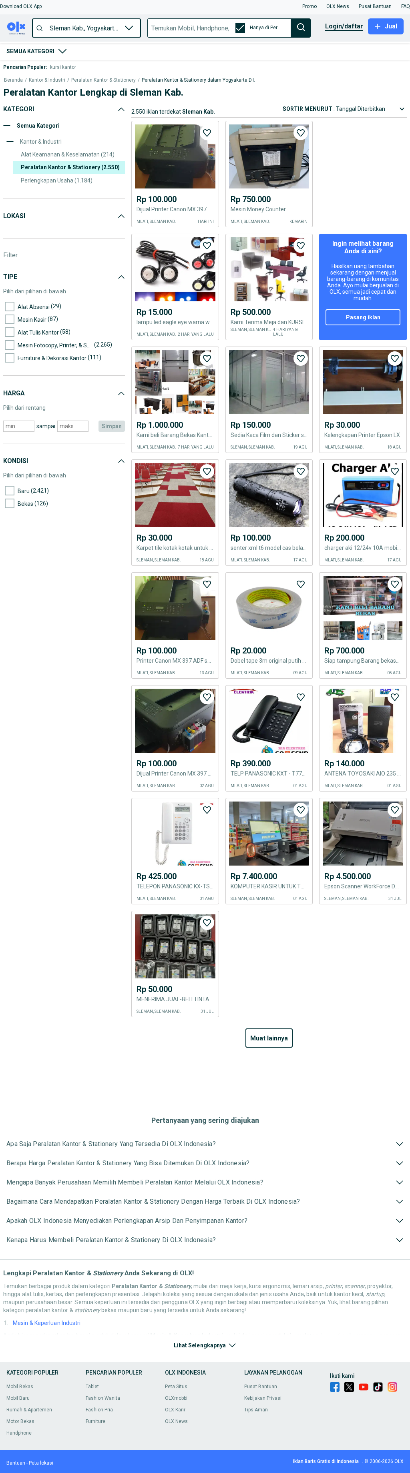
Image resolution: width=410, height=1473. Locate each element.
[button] (21, 6)
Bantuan (15, 1463)
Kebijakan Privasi (262, 1398)
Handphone (19, 1433)
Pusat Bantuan (260, 1386)
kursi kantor (63, 67)
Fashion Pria (99, 1410)
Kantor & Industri (47, 80)
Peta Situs (176, 1386)
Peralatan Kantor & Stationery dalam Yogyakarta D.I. (198, 80)
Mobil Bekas (19, 1386)
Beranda (13, 80)
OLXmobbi (176, 1398)
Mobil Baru (18, 1398)
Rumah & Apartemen (29, 1410)
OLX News (176, 1421)
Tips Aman (256, 1410)
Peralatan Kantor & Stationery (103, 80)
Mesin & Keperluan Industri (47, 1323)
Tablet (92, 1386)
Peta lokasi (41, 1463)
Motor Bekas (20, 1421)
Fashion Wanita (103, 1398)
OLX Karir (175, 1410)
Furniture (95, 1421)
